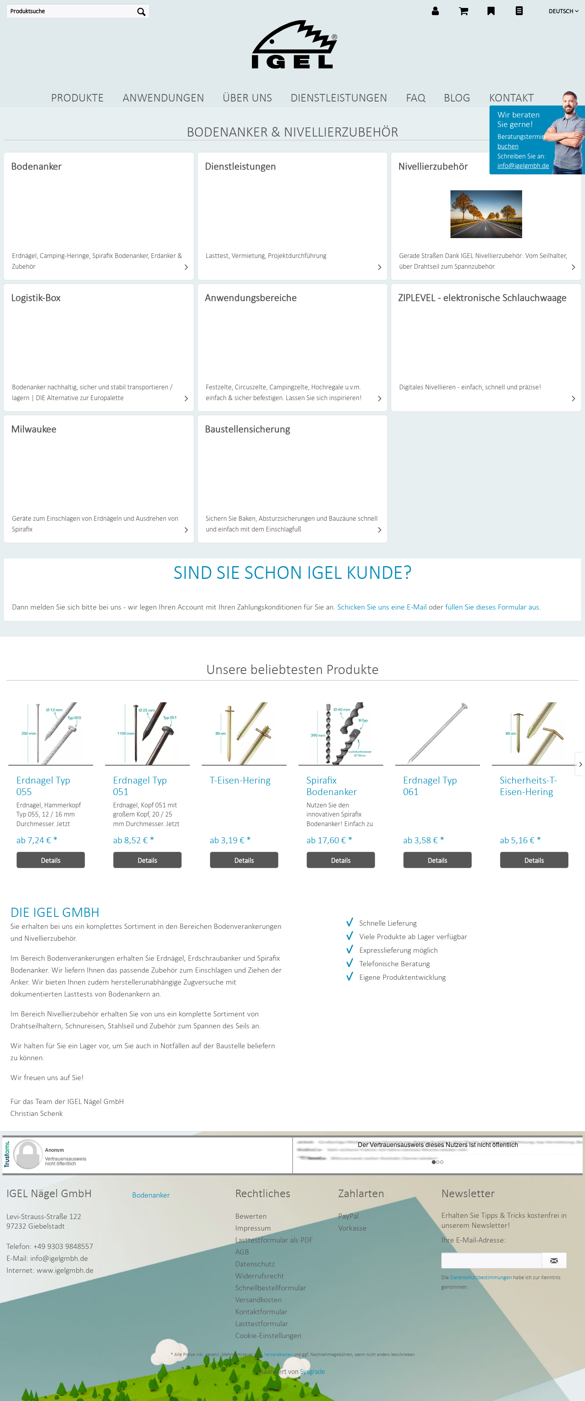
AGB (242, 1251)
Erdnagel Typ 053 (527, 786)
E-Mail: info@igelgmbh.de (47, 1257)
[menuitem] (78, 11)
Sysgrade (312, 1371)
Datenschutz (255, 1263)
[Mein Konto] (435, 12)
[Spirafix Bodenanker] (244, 734)
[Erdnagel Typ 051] (50, 734)
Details (50, 860)
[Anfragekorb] (519, 12)
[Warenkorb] (463, 12)
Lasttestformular (261, 1323)
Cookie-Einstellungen (268, 1335)
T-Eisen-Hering (143, 780)
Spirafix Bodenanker (235, 786)
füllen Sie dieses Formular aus (492, 606)
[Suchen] (141, 11)
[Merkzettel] (491, 12)
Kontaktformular (261, 1311)
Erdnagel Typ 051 (43, 786)
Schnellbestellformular (270, 1287)
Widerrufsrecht (259, 1275)
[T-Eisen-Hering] (147, 734)
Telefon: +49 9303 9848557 (49, 1246)
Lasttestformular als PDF (274, 1239)
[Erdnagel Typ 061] (340, 734)
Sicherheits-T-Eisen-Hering (431, 786)
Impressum (253, 1227)
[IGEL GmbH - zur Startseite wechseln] (294, 44)
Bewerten (251, 1215)
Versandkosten (258, 1299)
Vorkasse (352, 1227)
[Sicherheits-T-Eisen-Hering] (437, 734)
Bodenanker (151, 1194)
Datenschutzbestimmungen (481, 1277)
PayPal (348, 1215)
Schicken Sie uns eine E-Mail (382, 606)
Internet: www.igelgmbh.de (50, 1269)
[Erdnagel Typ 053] (534, 734)
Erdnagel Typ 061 (333, 786)
